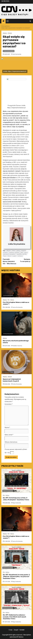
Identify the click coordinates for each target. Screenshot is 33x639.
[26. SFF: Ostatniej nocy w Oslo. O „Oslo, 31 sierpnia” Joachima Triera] (16, 481)
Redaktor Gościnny (17, 345)
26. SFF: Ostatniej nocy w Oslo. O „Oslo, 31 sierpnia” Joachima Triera (16, 499)
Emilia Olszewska (17, 384)
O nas (10, 630)
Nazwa (7, 427)
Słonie (9, 256)
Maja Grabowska (17, 503)
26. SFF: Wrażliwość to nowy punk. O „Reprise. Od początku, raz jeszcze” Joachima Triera (16, 576)
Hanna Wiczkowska (18, 307)
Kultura (12, 300)
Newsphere (27, 635)
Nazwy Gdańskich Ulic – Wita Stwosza (9, 261)
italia (22, 252)
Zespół (16, 630)
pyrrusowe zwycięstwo (9, 254)
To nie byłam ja (25, 260)
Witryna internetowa (11, 442)
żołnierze (20, 256)
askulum (8, 250)
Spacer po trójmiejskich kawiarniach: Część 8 (12, 380)
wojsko (14, 256)
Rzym (4, 256)
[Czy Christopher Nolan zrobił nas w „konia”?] (16, 285)
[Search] (30, 21)
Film (9, 300)
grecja (18, 250)
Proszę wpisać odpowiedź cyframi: (16, 449)
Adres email (9, 435)
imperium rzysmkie (14, 252)
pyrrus (26, 252)
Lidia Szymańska (17, 54)
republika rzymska (22, 254)
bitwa (13, 250)
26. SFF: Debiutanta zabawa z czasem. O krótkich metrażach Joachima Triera (14, 617)
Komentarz (9, 404)
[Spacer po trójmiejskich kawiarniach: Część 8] (16, 362)
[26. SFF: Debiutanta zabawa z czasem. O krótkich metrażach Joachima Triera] (16, 598)
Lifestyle (10, 33)
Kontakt (22, 630)
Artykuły (5, 33)
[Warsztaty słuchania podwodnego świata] (16, 324)
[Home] (3, 21)
